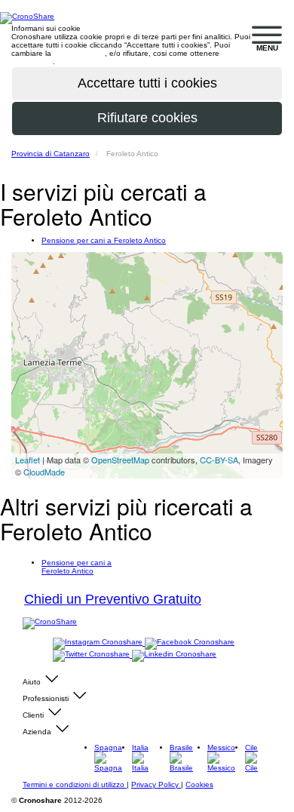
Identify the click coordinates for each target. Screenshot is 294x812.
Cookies (199, 784)
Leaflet (27, 460)
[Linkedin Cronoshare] (174, 655)
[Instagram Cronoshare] (99, 642)
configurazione (79, 53)
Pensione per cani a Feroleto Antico (103, 240)
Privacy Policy (156, 784)
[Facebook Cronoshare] (189, 642)
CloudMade (44, 472)
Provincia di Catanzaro (50, 153)
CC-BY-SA (219, 460)
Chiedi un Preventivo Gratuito (112, 599)
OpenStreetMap (120, 460)
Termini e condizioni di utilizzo (75, 784)
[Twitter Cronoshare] (92, 655)
